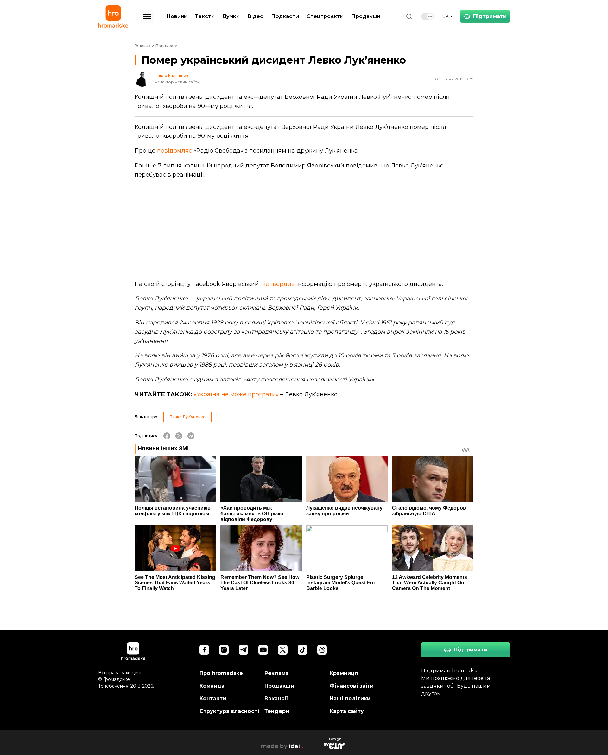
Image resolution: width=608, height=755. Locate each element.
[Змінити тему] (427, 16)
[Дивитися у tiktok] (302, 650)
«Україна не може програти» (236, 394)
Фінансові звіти (352, 686)
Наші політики (350, 698)
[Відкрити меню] (147, 16)
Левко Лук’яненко (187, 416)
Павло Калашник (171, 75)
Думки (231, 16)
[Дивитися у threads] (322, 650)
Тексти (205, 16)
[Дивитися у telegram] (243, 650)
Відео (255, 16)
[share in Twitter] (178, 435)
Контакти (213, 698)
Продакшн (365, 16)
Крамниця (344, 673)
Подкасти (285, 16)
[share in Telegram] (190, 435)
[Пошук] (409, 16)
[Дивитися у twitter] (283, 650)
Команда (212, 686)
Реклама (276, 673)
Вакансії (276, 698)
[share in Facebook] (166, 435)
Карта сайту (347, 711)
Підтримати (490, 16)
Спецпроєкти (325, 16)
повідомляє (174, 150)
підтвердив (277, 283)
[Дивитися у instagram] (224, 650)
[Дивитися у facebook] (204, 650)
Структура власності (229, 711)
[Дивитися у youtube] (263, 650)
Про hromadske (221, 673)
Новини (176, 16)
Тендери (276, 711)
